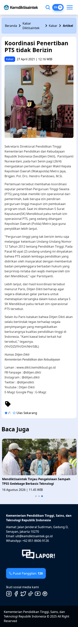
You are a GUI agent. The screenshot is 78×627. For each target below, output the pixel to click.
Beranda (11, 26)
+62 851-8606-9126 (35, 541)
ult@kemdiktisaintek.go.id (34, 536)
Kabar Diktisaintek (31, 25)
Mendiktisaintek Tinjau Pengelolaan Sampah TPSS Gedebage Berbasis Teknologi (36, 481)
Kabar (53, 26)
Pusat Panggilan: (28, 573)
